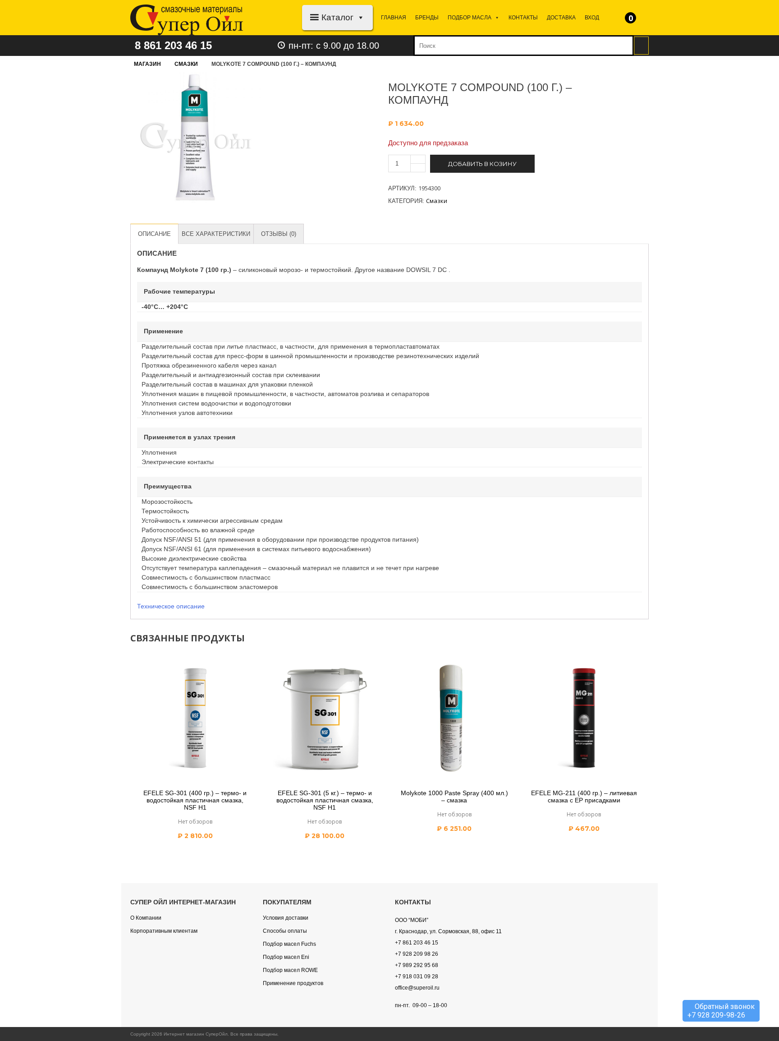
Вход (592, 17)
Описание (154, 233)
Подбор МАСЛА (469, 17)
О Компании (145, 918)
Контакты (523, 17)
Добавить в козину (482, 163)
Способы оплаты (285, 931)
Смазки (186, 64)
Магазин (147, 64)
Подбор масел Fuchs (289, 944)
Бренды (427, 17)
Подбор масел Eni (286, 957)
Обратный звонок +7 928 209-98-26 (721, 1010)
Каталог (337, 17)
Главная (393, 17)
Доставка (561, 17)
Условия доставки (285, 918)
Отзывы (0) (278, 233)
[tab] (154, 234)
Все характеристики (216, 233)
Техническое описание (171, 606)
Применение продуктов (293, 983)
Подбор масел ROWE (290, 970)
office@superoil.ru (417, 988)
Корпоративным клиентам (163, 931)
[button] (359, 17)
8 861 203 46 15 (173, 45)
